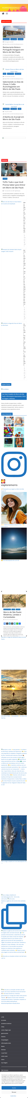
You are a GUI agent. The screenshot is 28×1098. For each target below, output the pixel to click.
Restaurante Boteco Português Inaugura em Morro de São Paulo (13, 49)
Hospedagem (4, 1040)
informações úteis (6, 1043)
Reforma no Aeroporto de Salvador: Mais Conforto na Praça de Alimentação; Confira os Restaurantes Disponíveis (24, 278)
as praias (3, 1020)
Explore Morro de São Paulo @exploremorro (13, 44)
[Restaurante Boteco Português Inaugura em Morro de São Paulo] (14, 32)
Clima (4, 73)
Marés (3, 1046)
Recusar (14, 1092)
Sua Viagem (20, 39)
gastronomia (6, 39)
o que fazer (4, 1053)
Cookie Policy (13, 1095)
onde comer (13, 39)
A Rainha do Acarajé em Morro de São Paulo (13, 118)
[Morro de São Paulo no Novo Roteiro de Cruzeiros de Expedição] (11, 224)
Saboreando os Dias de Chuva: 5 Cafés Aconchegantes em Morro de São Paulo (13, 85)
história (3, 1036)
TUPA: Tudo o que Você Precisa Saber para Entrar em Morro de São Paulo (14, 185)
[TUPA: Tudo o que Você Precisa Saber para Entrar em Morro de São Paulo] (14, 169)
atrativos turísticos (6, 1023)
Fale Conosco (4, 1070)
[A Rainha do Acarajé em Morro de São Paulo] (14, 105)
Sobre (19, 108)
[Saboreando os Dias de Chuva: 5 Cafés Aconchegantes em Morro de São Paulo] (14, 70)
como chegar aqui (6, 1030)
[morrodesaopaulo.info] (3, 13)
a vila (2, 1017)
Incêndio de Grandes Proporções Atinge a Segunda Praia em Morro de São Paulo (24, 344)
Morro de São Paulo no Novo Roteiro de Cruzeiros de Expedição (24, 217)
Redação (18, 190)
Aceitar (14, 1088)
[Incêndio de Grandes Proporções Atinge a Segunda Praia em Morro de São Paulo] (11, 351)
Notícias (5, 178)
